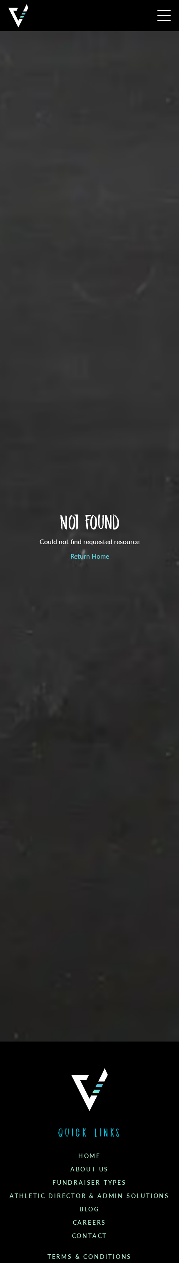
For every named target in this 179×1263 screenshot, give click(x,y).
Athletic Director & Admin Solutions (89, 1196)
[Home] (18, 15)
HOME (89, 1156)
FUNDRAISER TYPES (89, 1182)
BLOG (89, 1209)
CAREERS (90, 1222)
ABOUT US (89, 1169)
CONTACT (89, 1236)
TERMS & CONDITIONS (89, 1256)
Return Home (89, 556)
